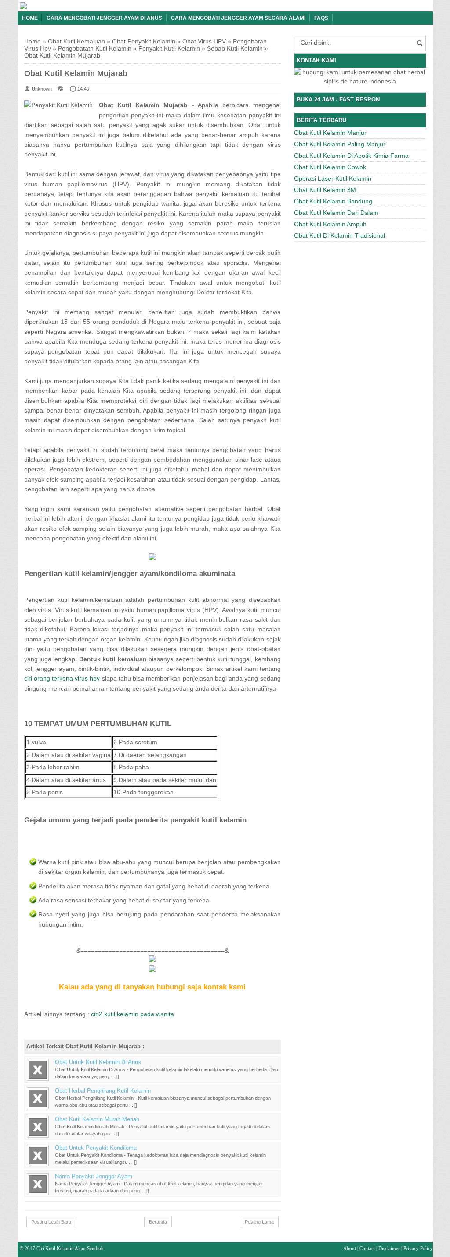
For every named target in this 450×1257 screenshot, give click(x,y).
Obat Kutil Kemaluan (76, 41)
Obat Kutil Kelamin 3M (325, 189)
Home (30, 18)
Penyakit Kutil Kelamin (169, 48)
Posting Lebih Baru (51, 1221)
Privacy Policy (418, 1248)
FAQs (321, 18)
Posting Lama (259, 1221)
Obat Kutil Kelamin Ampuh (330, 224)
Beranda (158, 1221)
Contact (367, 1248)
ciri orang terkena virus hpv (62, 678)
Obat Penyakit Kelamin (143, 41)
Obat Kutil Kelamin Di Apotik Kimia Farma (351, 155)
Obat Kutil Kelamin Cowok (330, 166)
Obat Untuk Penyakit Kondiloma (96, 1148)
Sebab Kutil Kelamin (235, 48)
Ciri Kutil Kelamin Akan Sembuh (70, 1248)
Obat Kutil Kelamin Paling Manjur (339, 144)
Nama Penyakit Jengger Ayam (93, 1177)
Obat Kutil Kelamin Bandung (333, 201)
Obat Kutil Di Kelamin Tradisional (339, 235)
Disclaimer (389, 1248)
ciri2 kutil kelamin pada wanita (132, 1014)
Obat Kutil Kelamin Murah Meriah (97, 1119)
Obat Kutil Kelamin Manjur (330, 132)
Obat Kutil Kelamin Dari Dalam (336, 212)
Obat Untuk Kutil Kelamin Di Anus (98, 1062)
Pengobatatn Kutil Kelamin (94, 48)
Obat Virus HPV (204, 41)
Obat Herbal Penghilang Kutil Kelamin (103, 1091)
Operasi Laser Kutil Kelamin (332, 178)
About (349, 1248)
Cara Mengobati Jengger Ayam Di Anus (104, 18)
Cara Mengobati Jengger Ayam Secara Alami (238, 18)
